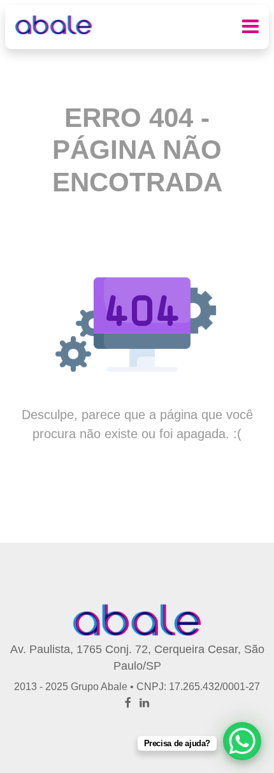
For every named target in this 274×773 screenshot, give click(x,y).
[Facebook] (128, 702)
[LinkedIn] (144, 702)
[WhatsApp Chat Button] (242, 741)
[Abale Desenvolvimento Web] (53, 24)
